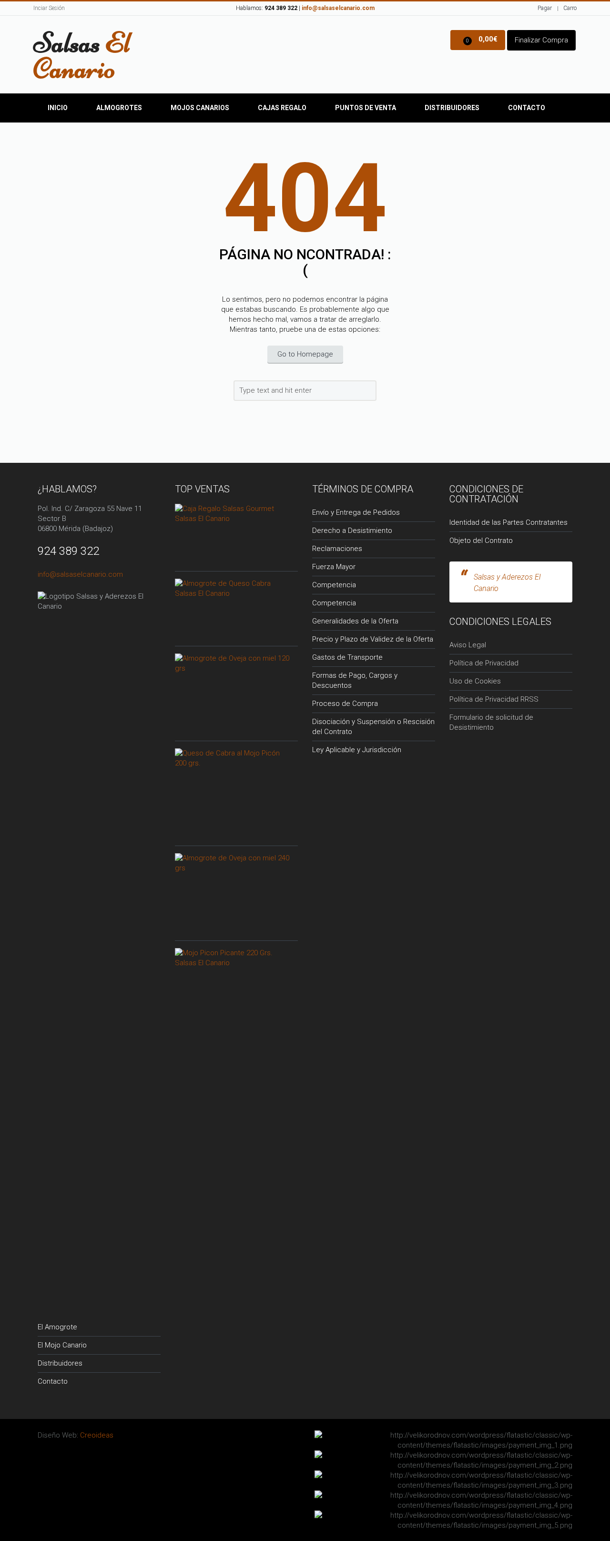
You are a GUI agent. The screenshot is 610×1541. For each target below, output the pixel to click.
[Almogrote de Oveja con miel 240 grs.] (233, 862)
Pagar (545, 8)
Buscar (368, 392)
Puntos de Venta (365, 108)
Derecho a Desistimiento (352, 530)
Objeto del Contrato (481, 540)
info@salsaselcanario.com (80, 574)
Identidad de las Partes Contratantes (508, 522)
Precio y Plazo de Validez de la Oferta (372, 639)
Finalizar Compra (541, 40)
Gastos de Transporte (347, 657)
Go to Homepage (305, 354)
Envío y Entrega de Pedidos (356, 512)
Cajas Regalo (282, 108)
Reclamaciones (337, 548)
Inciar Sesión (49, 8)
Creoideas (96, 1435)
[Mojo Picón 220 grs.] (233, 957)
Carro (570, 8)
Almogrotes (119, 108)
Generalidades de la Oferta (355, 621)
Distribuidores (452, 108)
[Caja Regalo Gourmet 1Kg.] (233, 513)
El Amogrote (57, 1327)
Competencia (334, 585)
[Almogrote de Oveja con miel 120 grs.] (233, 662)
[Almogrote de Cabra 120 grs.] (233, 587)
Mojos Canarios (200, 108)
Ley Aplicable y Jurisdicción (356, 749)
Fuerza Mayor (334, 566)
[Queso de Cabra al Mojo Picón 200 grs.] (233, 757)
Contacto (526, 108)
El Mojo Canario (62, 1345)
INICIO (58, 108)
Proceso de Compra (345, 703)
